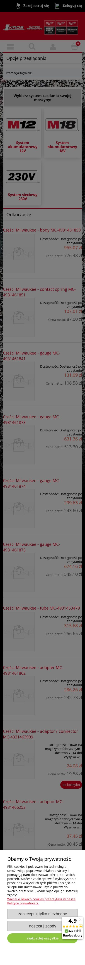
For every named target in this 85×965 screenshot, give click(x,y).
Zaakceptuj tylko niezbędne (42, 914)
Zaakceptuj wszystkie (42, 938)
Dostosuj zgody (42, 926)
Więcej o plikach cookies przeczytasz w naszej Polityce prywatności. (41, 901)
